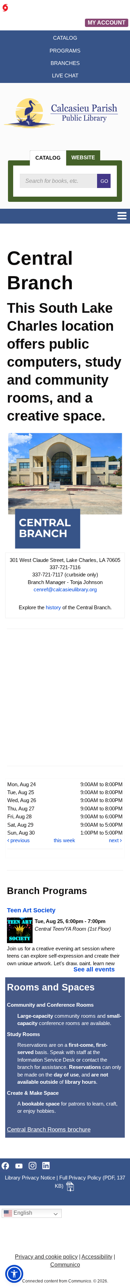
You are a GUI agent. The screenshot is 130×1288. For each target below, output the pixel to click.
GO (104, 181)
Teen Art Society (31, 910)
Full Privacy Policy (80, 1178)
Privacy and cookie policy (46, 1257)
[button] (122, 216)
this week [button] (64, 840)
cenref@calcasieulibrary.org (65, 589)
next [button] (114, 840)
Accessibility (96, 1257)
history (53, 607)
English (22, 1213)
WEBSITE (83, 157)
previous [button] (19, 840)
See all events (94, 969)
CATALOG (48, 158)
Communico (65, 1265)
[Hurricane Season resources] (5, 7)
